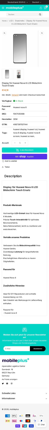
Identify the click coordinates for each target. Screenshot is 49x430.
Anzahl (5, 143)
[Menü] (3, 8)
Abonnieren (37, 349)
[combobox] (21, 14)
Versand (15, 95)
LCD (11, 21)
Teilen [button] (7, 167)
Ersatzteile (19, 21)
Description (13, 176)
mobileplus (14, 409)
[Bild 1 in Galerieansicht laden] (7, 74)
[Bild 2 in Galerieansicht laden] (19, 74)
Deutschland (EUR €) (16, 2)
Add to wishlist (11, 161)
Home (4, 21)
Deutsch (35, 2)
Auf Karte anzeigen (9, 379)
